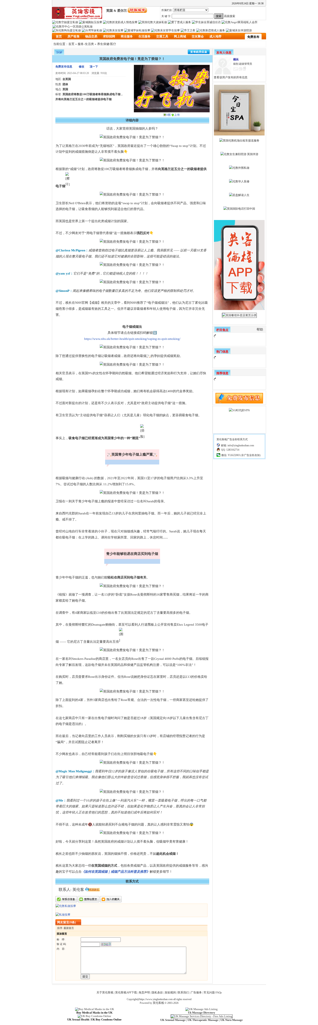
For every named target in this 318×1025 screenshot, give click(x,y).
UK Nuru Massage (231, 1020)
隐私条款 (157, 992)
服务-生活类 (86, 44)
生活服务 (144, 36)
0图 (168, 114)
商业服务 (127, 36)
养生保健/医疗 (106, 44)
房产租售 (73, 36)
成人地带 (215, 36)
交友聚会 (198, 36)
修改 (81, 66)
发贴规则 (170, 992)
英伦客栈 (158, 1002)
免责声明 (144, 992)
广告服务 (196, 992)
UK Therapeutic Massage (203, 1020)
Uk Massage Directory (201, 1012)
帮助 (260, 329)
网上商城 (180, 36)
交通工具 (162, 36)
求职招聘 (109, 36)
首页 (59, 36)
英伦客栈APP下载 (126, 992)
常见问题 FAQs (213, 992)
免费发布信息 (63, 66)
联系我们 (183, 992)
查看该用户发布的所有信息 (230, 77)
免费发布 (253, 37)
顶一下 (94, 66)
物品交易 (91, 36)
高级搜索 (229, 16)
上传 (177, 114)
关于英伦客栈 (104, 992)
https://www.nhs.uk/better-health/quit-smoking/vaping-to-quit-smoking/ (132, 339)
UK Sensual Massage (173, 1020)
